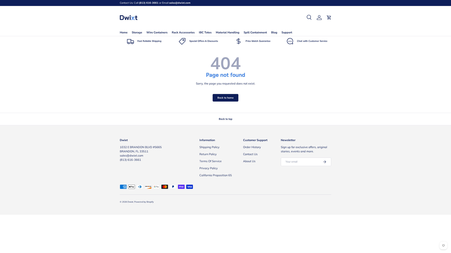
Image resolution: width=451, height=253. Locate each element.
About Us (249, 161)
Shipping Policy (209, 147)
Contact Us (250, 154)
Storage (137, 32)
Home (124, 32)
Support (287, 32)
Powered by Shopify (144, 201)
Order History (252, 147)
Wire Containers (157, 32)
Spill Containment (255, 32)
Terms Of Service (210, 161)
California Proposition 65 (215, 175)
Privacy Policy (208, 168)
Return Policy (208, 154)
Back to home (225, 97)
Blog (274, 32)
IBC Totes (205, 32)
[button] (329, 17)
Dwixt (130, 201)
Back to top (225, 119)
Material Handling (227, 32)
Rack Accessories (183, 32)
